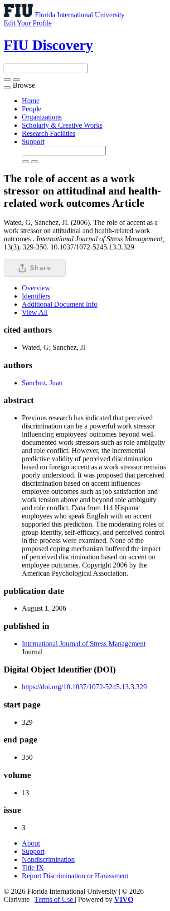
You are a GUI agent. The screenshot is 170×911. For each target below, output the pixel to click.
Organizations (42, 117)
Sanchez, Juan (42, 383)
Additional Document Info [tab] (59, 304)
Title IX (33, 867)
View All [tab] (35, 312)
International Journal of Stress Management (84, 643)
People (31, 109)
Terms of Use (54, 899)
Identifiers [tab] (36, 296)
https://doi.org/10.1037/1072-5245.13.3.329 (84, 687)
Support (33, 141)
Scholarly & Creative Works (62, 125)
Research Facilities (48, 133)
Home (30, 101)
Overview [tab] (36, 288)
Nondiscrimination (48, 859)
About (31, 843)
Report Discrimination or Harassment (75, 876)
